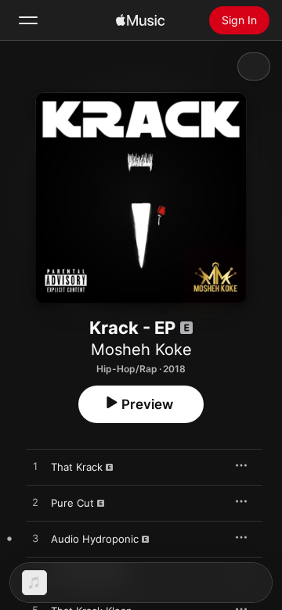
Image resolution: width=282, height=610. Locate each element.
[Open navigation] (28, 20)
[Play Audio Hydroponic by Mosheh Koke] (35, 539)
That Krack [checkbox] (77, 467)
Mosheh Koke (141, 349)
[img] (140, 20)
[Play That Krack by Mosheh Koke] (35, 467)
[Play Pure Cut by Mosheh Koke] (35, 503)
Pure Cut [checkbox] (72, 503)
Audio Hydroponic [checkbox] (95, 539)
